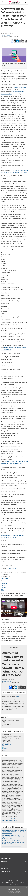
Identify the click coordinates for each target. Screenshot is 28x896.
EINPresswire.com (20, 87)
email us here (5, 578)
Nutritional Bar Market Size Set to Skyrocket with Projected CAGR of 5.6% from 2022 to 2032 (13, 837)
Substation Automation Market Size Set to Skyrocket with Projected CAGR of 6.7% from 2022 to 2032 (14, 832)
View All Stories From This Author (11, 846)
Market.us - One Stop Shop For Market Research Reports (10, 819)
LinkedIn (3, 587)
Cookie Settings (14, 884)
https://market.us (12, 568)
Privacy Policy (20, 882)
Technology (18, 696)
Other (2, 590)
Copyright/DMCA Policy (8, 882)
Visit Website (5, 743)
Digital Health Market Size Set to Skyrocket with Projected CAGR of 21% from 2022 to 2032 (13, 842)
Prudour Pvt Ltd (5, 35)
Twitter (3, 585)
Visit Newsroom (6, 744)
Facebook (4, 583)
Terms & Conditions (13, 880)
